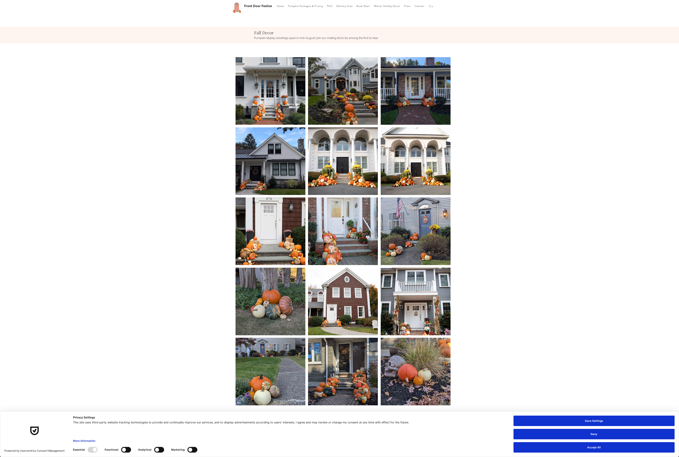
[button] (432, 6)
